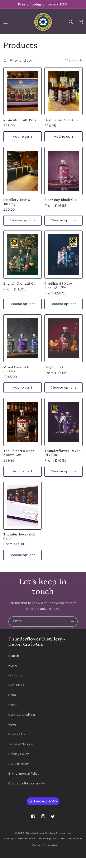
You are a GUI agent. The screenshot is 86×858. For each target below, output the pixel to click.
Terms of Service (20, 744)
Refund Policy (18, 763)
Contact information (45, 845)
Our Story (15, 675)
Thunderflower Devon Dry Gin (62, 453)
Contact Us (16, 734)
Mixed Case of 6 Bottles (16, 369)
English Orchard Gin (20, 283)
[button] (5, 22)
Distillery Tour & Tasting (17, 202)
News (12, 724)
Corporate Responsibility (26, 783)
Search (13, 655)
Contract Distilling (21, 714)
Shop (12, 695)
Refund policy (26, 838)
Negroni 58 (53, 367)
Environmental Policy (23, 773)
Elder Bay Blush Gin (60, 200)
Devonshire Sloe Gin (61, 120)
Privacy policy (48, 838)
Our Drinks (16, 685)
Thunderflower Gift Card (19, 536)
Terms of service (71, 838)
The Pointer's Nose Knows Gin (18, 453)
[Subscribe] (72, 621)
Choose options (22, 220)
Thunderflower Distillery (41, 833)
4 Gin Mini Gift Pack (20, 120)
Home (12, 665)
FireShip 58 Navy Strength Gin (58, 285)
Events (13, 704)
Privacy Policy (18, 754)
